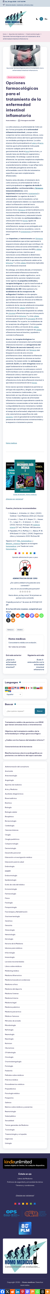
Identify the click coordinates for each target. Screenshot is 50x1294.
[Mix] (37, 615)
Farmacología (10, 894)
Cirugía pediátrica (12, 839)
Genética (8, 921)
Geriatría (8, 925)
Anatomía (9, 771)
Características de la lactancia (18, 746)
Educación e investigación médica (18, 857)
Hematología (10, 934)
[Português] (35, 688)
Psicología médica (12, 1093)
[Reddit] (18, 615)
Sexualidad (9, 1120)
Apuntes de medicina (13, 785)
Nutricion (8, 1043)
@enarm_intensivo (13, 543)
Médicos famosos (12, 1016)
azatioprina (33, 193)
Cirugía (8, 835)
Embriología (9, 866)
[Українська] (6, 691)
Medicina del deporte (13, 989)
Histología (9, 939)
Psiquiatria (9, 1098)
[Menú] (46, 19)
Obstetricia (9, 1048)
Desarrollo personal (13, 853)
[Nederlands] (12, 688)
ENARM (8, 871)
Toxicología (10, 1130)
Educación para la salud (14, 862)
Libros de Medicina (25, 1178)
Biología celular (11, 812)
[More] (13, 620)
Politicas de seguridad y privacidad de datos (25, 1182)
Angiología (9, 780)
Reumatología (10, 1111)
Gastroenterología (16, 77)
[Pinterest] (27, 615)
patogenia (31, 319)
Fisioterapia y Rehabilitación (16, 912)
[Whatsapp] (41, 615)
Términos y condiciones (25, 1185)
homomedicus (11, 546)
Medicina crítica (11, 984)
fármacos (39, 188)
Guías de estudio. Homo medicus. (25, 494)
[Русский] (38, 688)
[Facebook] (8, 615)
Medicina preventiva (13, 1012)
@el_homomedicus (24, 541)
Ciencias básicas (11, 830)
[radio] (20, 591)
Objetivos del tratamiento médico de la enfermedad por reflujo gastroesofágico (23, 732)
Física (7, 898)
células (39, 249)
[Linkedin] (22, 615)
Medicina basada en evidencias (17, 980)
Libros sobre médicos (13, 966)
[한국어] (31, 688)
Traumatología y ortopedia (16, 1134)
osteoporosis (26, 232)
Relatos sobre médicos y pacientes (19, 1107)
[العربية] (6, 688)
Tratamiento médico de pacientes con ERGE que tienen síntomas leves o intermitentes (24, 723)
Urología (8, 1143)
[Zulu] (9, 691)
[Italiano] (25, 688)
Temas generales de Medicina (16, 1125)
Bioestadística (11, 798)
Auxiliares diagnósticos (14, 794)
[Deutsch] (22, 688)
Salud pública (10, 1116)
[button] (17, 647)
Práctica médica (11, 1080)
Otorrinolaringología (13, 1061)
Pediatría (8, 1071)
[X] (13, 615)
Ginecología (10, 930)
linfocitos (9, 263)
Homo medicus (11, 443)
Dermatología (10, 848)
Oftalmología (10, 1052)
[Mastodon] (32, 615)
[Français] (19, 688)
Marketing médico (12, 971)
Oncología (9, 1057)
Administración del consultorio (17, 767)
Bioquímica (9, 816)
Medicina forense (12, 993)
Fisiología (9, 903)
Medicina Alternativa (13, 975)
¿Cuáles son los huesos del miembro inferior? (24, 740)
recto (41, 143)
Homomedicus (11, 549)
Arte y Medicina (11, 789)
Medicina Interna (11, 998)
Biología (8, 807)
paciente (9, 417)
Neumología (9, 1034)
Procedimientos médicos (14, 1084)
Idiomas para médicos (13, 948)
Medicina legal (10, 1002)
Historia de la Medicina (14, 943)
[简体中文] (9, 688)
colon (34, 143)
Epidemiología (10, 880)
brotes (25, 221)
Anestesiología (11, 776)
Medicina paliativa (12, 1007)
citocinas (11, 313)
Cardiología (9, 826)
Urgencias (9, 1139)
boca (27, 151)
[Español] (41, 688)
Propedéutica (10, 1089)
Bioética (8, 803)
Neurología (9, 1039)
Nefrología (9, 1030)
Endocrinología (11, 875)
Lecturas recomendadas (14, 962)
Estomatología (11, 889)
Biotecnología (10, 821)
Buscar (9, 704)
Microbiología (10, 1025)
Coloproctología (11, 844)
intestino (20, 630)
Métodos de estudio (13, 1021)
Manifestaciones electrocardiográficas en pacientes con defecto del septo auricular (23, 754)
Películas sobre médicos (14, 1075)
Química (8, 1102)
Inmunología (10, 957)
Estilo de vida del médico (15, 885)
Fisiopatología (11, 907)
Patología (9, 1066)
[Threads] (8, 620)
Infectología (10, 953)
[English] (16, 688)
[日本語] (28, 688)
